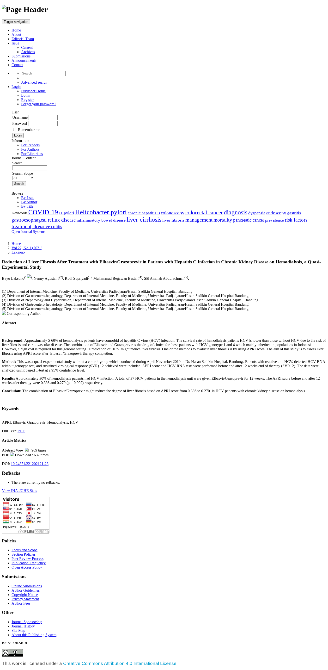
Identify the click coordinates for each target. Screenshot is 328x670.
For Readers (30, 145)
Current (27, 47)
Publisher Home (33, 91)
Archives (28, 52)
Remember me (29, 130)
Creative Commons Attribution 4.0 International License (119, 663)
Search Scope (22, 173)
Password (19, 123)
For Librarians (32, 154)
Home (16, 30)
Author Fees (21, 603)
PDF (21, 431)
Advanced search (34, 82)
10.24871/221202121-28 (30, 464)
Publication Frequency (29, 563)
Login (16, 87)
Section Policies (24, 554)
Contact (17, 65)
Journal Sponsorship (27, 622)
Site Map (18, 630)
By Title (27, 206)
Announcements (24, 60)
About (16, 34)
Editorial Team (23, 39)
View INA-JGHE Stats (19, 491)
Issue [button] (15, 43)
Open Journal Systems (28, 232)
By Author (29, 202)
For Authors (30, 149)
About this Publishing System (34, 635)
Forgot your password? (38, 104)
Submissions (21, 56)
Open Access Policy (27, 567)
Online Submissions (27, 586)
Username (20, 117)
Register (27, 100)
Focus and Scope (24, 550)
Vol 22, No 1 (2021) (27, 248)
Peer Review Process (27, 559)
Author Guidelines (26, 590)
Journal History (23, 626)
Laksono (18, 252)
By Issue (27, 198)
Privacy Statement (25, 599)
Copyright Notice (25, 595)
